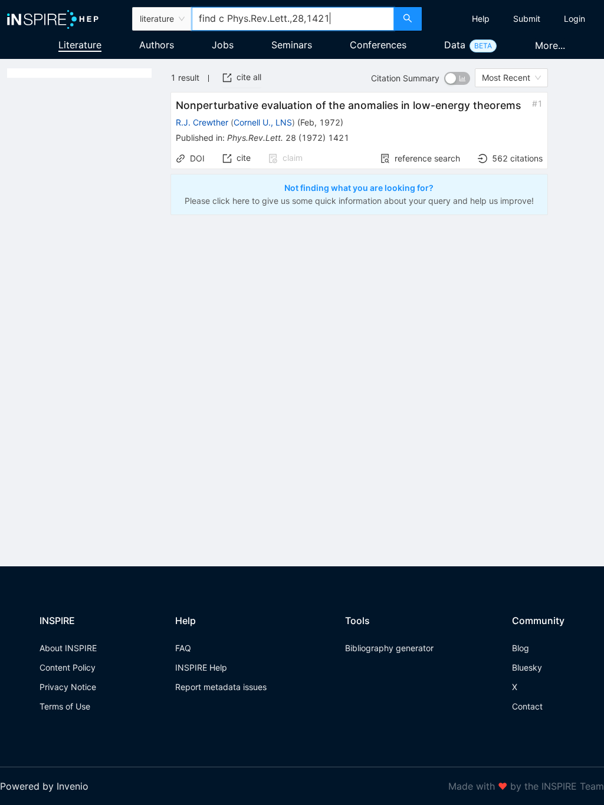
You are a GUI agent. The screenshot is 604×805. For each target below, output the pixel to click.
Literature (79, 45)
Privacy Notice (68, 687)
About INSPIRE (68, 648)
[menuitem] (481, 19)
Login (574, 19)
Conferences (378, 45)
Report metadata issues (221, 687)
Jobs (223, 45)
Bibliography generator (389, 648)
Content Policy (68, 667)
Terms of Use (65, 706)
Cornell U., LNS (263, 122)
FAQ (183, 648)
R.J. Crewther (202, 122)
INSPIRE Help (201, 667)
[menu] (514, 19)
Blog (520, 648)
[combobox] (293, 19)
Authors (156, 45)
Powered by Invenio (44, 786)
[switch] (457, 78)
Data (454, 45)
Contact (527, 706)
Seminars (291, 45)
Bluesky (527, 667)
